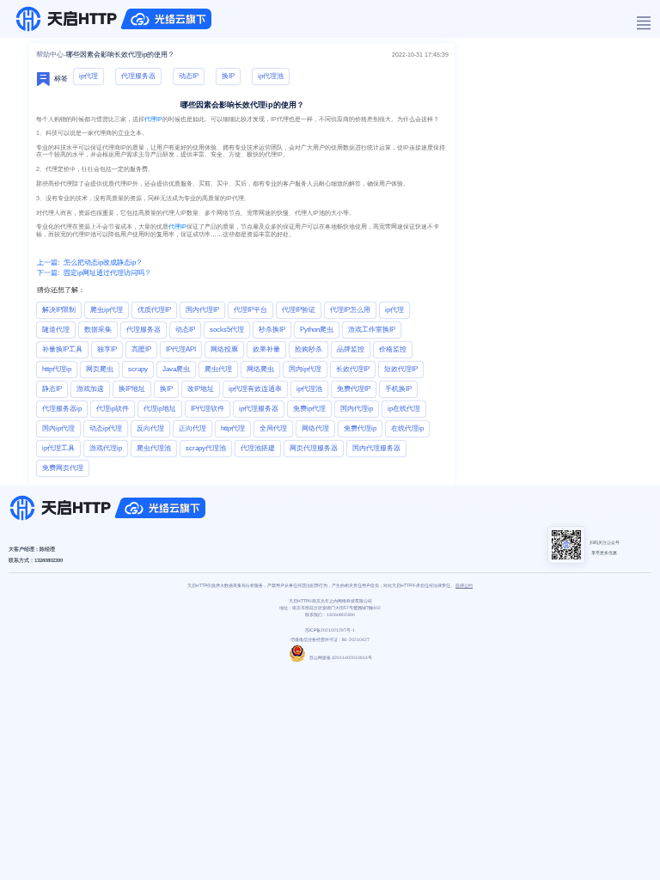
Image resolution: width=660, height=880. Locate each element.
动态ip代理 (105, 428)
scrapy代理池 (206, 448)
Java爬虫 (176, 369)
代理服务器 (138, 76)
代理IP (153, 119)
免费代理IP (353, 389)
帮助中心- (51, 54)
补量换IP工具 (62, 349)
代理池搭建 (258, 448)
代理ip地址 (160, 408)
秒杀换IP (272, 329)
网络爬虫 (260, 369)
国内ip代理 (305, 369)
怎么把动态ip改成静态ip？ (103, 262)
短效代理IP (401, 369)
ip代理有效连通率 (255, 389)
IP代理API (181, 349)
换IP (228, 76)
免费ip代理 (309, 408)
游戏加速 (90, 389)
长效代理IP (353, 369)
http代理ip (56, 369)
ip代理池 (271, 76)
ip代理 (88, 76)
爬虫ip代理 (106, 310)
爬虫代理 (218, 369)
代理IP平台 (250, 310)
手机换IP (398, 389)
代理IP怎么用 (350, 310)
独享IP (107, 349)
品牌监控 (350, 349)
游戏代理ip (105, 448)
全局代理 (273, 428)
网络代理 (315, 428)
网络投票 (224, 349)
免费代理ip (360, 428)
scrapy (138, 369)
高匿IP (141, 349)
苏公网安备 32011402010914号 (340, 657)
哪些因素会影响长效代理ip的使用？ (120, 54)
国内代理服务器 (376, 448)
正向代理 (192, 428)
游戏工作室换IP (371, 329)
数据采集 (98, 329)
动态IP (189, 76)
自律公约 (464, 585)
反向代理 (150, 428)
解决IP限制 (59, 310)
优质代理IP (154, 310)
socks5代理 (227, 329)
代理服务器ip (62, 408)
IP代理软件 (207, 408)
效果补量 (266, 349)
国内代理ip (356, 408)
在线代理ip (407, 428)
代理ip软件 (112, 408)
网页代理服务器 (314, 448)
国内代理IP (202, 310)
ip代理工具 (58, 448)
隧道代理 (56, 329)
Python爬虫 (316, 329)
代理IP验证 (298, 310)
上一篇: (48, 262)
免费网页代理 (62, 468)
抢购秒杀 (308, 349)
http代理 (233, 428)
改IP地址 (200, 389)
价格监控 (392, 349)
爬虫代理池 (154, 448)
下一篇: (48, 273)
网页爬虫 (99, 369)
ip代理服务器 (258, 408)
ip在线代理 (404, 408)
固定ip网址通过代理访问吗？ (107, 273)
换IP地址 (132, 389)
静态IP (52, 389)
